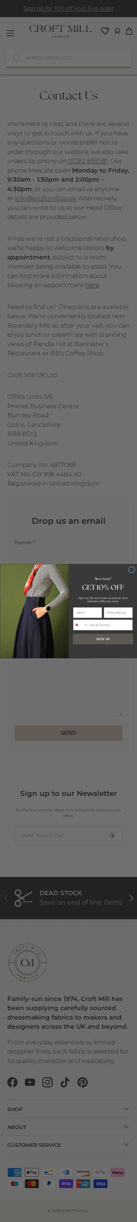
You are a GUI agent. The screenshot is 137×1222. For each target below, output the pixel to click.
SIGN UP (103, 639)
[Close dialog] (131, 569)
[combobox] (80, 625)
